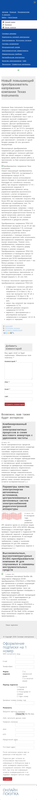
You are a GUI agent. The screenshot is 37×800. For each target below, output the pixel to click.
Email (7, 389)
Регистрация (12, 17)
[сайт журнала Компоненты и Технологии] (25, 629)
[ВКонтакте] (4, 333)
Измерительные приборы (12, 54)
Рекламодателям (23, 12)
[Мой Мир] (11, 333)
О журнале (6, 15)
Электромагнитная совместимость (15, 51)
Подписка (8, 24)
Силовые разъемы (9, 33)
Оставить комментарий (13, 330)
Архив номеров (10, 27)
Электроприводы (8, 40)
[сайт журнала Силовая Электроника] (25, 625)
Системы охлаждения (10, 44)
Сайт (6, 396)
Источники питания (23, 40)
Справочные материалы (21, 64)
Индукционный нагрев (11, 47)
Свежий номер (10, 22)
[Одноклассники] (9, 333)
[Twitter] (7, 333)
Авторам (5, 12)
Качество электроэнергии (12, 61)
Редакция (13, 12)
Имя (7, 382)
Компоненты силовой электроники (15, 37)
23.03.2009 (9, 326)
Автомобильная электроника (13, 57)
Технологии (6, 64)
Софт (24, 61)
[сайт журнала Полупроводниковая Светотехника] (13, 633)
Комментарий (11, 361)
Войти (4, 17)
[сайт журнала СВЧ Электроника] (27, 633)
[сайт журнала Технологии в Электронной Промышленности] (12, 629)
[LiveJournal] (13, 333)
